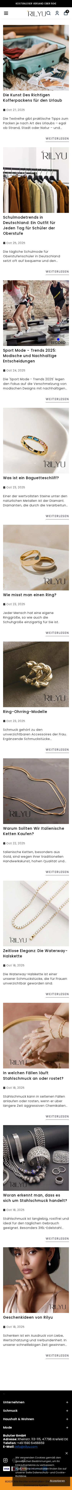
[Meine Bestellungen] (57, 13)
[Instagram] (5, 1460)
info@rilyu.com (26, 1446)
